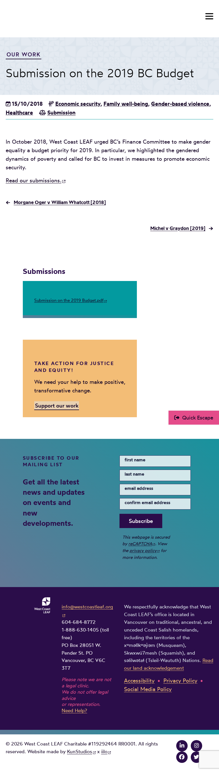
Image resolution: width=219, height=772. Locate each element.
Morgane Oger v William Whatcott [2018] (60, 202)
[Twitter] (196, 757)
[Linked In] (182, 745)
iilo (104, 751)
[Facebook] (182, 757)
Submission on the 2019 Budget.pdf (69, 300)
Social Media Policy (148, 689)
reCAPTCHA (140, 543)
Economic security (77, 103)
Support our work (56, 405)
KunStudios (79, 751)
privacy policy (143, 550)
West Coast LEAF (48, 17)
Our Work (24, 54)
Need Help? (74, 710)
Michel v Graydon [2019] (177, 228)
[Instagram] (196, 745)
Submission (61, 112)
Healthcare (19, 112)
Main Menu (209, 16)
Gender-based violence (180, 103)
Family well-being (126, 103)
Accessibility (139, 680)
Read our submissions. (33, 180)
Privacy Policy (180, 680)
